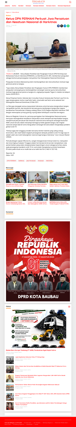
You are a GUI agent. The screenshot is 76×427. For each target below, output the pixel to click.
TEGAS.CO (9, 74)
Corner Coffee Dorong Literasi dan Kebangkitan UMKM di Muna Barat (38, 203)
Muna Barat (9, 26)
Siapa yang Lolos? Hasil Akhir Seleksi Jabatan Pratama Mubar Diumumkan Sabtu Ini (60, 185)
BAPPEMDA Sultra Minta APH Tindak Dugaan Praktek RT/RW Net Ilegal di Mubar (59, 203)
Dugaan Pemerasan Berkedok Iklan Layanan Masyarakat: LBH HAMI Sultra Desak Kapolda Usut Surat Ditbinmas (40, 376)
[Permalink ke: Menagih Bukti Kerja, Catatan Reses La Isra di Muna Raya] (16, 177)
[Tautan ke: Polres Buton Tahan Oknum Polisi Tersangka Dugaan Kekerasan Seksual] (10, 387)
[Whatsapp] (68, 26)
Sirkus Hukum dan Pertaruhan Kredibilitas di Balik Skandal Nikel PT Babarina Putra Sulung (40, 367)
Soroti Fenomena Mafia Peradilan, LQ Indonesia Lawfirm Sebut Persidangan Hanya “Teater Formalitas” (41, 403)
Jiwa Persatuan (31, 161)
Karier (36, 424)
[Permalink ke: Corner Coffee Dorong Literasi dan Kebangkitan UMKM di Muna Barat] (38, 195)
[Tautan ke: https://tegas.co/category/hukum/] (69, 307)
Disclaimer (29, 424)
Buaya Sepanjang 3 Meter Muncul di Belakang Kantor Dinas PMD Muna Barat (16, 203)
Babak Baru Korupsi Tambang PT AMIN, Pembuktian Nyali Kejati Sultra (31, 350)
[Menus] (6, 2)
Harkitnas (21, 161)
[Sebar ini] (58, 26)
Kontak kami (27, 422)
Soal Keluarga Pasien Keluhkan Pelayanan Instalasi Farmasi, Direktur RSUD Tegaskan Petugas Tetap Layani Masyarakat (38, 185)
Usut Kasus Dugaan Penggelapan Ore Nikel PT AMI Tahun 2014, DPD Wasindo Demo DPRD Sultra (42, 394)
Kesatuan (41, 161)
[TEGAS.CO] (38, 2)
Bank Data (8, 424)
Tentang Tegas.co (48, 422)
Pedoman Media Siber (61, 422)
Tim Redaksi (36, 422)
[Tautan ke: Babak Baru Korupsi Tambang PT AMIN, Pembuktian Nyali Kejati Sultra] (38, 329)
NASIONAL (49, 161)
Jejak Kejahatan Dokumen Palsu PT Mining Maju (29, 357)
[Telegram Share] (64, 26)
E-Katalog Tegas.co (18, 424)
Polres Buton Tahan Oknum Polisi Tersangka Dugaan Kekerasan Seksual (37, 384)
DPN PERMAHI (11, 161)
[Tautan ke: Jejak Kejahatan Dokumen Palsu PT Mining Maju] (10, 360)
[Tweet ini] (61, 26)
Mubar (8, 15)
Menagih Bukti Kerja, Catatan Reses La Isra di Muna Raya (15, 185)
